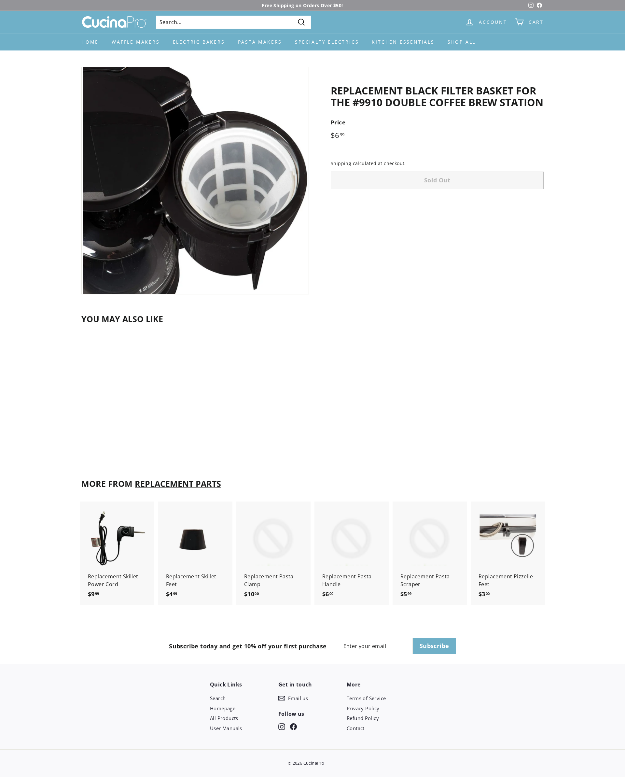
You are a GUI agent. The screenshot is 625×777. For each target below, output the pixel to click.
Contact (356, 728)
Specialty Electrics (327, 42)
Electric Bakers (199, 42)
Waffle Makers (136, 42)
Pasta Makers (260, 42)
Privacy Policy (363, 708)
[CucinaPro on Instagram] (281, 726)
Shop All (462, 42)
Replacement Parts (178, 483)
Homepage (222, 708)
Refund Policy (363, 718)
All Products (224, 718)
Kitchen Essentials (403, 42)
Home (90, 42)
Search (218, 698)
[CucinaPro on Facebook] (293, 726)
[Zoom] (195, 180)
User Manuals (226, 728)
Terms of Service (366, 698)
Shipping (341, 163)
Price (338, 122)
